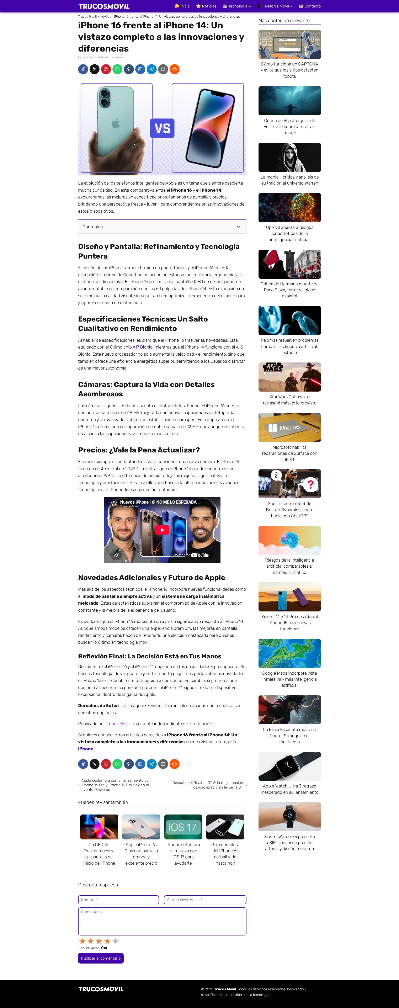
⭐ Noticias (206, 6)
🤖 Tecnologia (234, 6)
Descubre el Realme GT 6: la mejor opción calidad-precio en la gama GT (207, 785)
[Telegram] (152, 69)
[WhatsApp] (117, 69)
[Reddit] (175, 69)
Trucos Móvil (118, 723)
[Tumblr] (129, 69)
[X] (95, 69)
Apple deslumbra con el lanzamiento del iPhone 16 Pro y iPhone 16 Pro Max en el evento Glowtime (115, 785)
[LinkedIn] (140, 69)
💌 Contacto (309, 6)
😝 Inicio (182, 6)
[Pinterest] (106, 69)
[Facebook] (83, 69)
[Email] (163, 69)
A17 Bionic (142, 347)
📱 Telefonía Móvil (273, 6)
